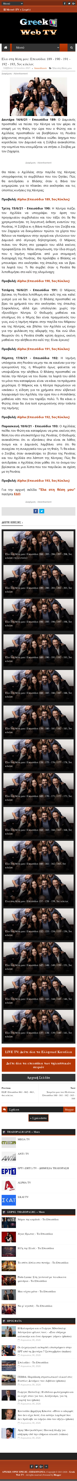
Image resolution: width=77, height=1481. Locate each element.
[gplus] (73, 3)
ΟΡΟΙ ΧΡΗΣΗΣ (20, 1471)
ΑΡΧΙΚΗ (6, 1471)
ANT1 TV (23, 1153)
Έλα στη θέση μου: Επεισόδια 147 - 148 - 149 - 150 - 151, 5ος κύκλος (38, 966)
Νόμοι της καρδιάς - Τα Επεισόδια (38, 1219)
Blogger (57, 1474)
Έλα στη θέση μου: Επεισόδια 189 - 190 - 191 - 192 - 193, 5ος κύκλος (38, 659)
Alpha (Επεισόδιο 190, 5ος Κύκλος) (43, 281)
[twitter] (69, 3)
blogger (69, 1109)
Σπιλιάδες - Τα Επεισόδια (33, 1362)
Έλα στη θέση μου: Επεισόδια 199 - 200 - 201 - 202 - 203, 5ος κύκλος (38, 589)
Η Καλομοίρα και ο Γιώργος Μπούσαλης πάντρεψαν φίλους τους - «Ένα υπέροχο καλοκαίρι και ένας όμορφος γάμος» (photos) (44, 1332)
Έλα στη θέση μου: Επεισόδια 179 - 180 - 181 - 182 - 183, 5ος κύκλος (38, 730)
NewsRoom (40, 68)
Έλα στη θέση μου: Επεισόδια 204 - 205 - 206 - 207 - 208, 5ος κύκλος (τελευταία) (38, 555)
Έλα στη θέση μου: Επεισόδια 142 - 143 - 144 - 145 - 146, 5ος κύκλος (38, 1000)
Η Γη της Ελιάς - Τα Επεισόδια (36, 1248)
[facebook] (64, 3)
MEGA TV (24, 1139)
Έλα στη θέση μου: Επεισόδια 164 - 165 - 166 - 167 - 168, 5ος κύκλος (38, 831)
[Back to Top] (46, 1467)
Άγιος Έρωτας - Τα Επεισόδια (35, 1233)
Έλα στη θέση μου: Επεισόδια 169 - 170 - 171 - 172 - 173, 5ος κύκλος (38, 797)
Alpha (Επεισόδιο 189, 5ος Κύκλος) (43, 199)
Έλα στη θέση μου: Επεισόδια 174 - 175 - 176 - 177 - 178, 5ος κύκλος (38, 764)
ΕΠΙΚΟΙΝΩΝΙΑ (37, 1471)
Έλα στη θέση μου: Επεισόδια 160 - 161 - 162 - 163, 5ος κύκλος (35, 865)
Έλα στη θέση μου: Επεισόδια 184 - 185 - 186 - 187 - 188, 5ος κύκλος (38, 694)
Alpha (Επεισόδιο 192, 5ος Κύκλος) (43, 417)
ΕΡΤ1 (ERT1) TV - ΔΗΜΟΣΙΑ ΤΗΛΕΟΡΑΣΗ (43, 1168)
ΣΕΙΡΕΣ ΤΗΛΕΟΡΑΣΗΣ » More (26, 1212)
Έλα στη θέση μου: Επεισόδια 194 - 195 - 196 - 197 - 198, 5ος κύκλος (38, 623)
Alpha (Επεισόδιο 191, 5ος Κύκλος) (43, 349)
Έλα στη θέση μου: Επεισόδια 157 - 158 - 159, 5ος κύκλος (36, 901)
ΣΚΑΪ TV (23, 1197)
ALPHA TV (24, 1182)
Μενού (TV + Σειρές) (18, 9)
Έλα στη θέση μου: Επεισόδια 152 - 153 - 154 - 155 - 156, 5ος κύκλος (38, 933)
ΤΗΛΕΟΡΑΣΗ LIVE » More (23, 1132)
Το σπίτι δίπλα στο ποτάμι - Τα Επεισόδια (43, 1262)
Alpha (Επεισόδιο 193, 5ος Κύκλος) (43, 480)
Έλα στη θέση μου (62, 68)
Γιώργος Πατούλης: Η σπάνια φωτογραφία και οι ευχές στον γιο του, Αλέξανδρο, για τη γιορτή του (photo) (46, 1396)
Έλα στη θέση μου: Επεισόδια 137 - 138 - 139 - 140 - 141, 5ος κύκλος (38, 1034)
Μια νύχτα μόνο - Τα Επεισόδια (37, 1291)
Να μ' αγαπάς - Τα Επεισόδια (35, 1306)
